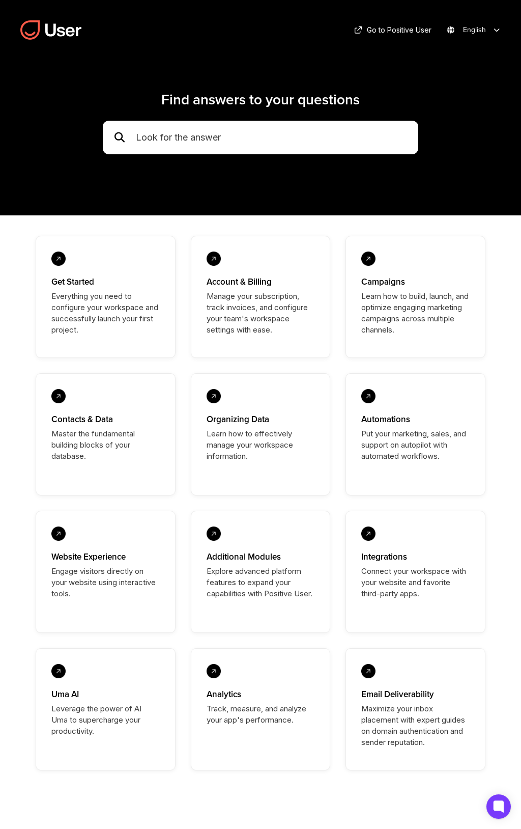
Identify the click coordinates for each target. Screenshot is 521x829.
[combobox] (272, 137)
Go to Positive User (399, 29)
